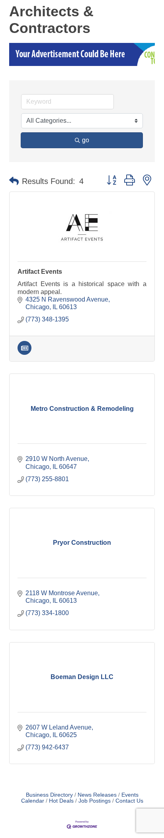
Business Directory (49, 795)
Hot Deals (61, 801)
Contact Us (129, 801)
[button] (14, 181)
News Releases (97, 795)
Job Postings (94, 801)
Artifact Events (40, 271)
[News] (24, 352)
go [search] (85, 140)
